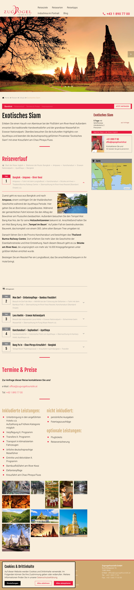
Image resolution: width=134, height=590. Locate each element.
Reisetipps (72, 7)
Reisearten (57, 7)
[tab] (62, 86)
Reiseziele (43, 7)
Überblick (8, 106)
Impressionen (47, 106)
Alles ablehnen (43, 583)
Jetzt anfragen (122, 106)
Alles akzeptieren (63, 583)
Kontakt (71, 566)
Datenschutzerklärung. (47, 577)
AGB (70, 580)
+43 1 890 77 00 (14, 392)
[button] (3, 54)
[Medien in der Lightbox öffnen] (16, 487)
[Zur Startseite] (20, 8)
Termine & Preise (33, 106)
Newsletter (72, 571)
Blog (65, 13)
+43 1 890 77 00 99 (114, 578)
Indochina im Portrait (48, 13)
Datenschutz (73, 585)
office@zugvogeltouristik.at (23, 386)
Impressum (73, 575)
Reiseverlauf (19, 106)
